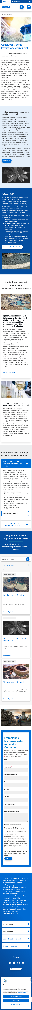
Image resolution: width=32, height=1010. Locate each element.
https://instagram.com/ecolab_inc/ (18, 962)
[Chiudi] (29, 979)
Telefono (7, 796)
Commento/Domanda (11, 811)
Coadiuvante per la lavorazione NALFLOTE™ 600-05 (13, 463)
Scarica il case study (9, 372)
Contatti (5, 160)
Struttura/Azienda (10, 774)
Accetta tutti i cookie (16, 996)
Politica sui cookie (22, 992)
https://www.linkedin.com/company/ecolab (9, 962)
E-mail (6, 789)
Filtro (8, 565)
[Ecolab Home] (6, 7)
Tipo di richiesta (9, 804)
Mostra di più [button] (7, 612)
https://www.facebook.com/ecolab (14, 962)
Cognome (7, 767)
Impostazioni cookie (16, 1004)
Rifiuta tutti (16, 1000)
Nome (6, 759)
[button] (22, 7)
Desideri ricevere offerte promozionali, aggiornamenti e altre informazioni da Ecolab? (14, 827)
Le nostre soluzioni (7, 14)
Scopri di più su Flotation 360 (12, 247)
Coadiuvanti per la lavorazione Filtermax (13, 525)
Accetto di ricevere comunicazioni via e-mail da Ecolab (15, 833)
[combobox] (13, 559)
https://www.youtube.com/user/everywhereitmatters (22, 962)
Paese (6, 782)
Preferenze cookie (15, 968)
